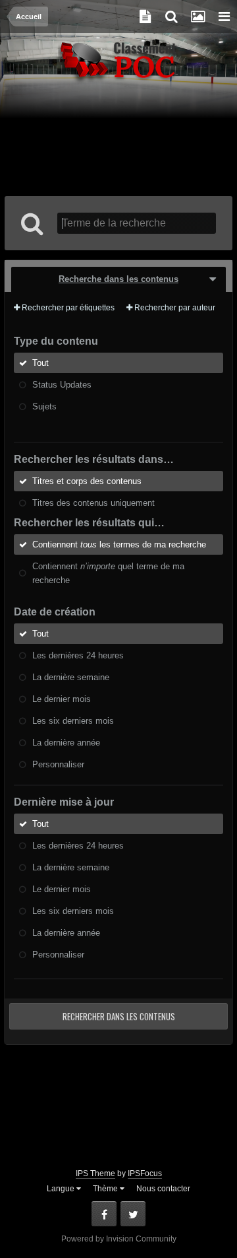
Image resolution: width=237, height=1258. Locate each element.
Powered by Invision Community (118, 1238)
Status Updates (62, 385)
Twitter (132, 1213)
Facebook (104, 1213)
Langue (61, 1188)
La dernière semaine (70, 677)
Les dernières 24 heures (78, 655)
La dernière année (66, 743)
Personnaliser (58, 764)
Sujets (44, 406)
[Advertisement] (119, 140)
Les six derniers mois (73, 721)
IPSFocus (145, 1173)
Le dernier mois (61, 699)
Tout (40, 363)
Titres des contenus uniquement (93, 503)
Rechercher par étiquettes (67, 307)
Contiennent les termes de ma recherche (119, 544)
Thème (106, 1188)
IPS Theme (95, 1173)
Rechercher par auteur (173, 307)
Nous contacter (163, 1188)
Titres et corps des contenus (87, 481)
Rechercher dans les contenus (119, 1016)
